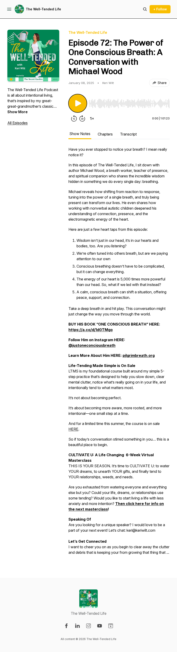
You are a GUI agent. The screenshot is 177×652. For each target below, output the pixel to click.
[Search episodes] (145, 9)
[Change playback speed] (92, 118)
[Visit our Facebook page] (66, 625)
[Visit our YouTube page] (99, 625)
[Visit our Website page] (110, 625)
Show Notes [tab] (79, 133)
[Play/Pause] (77, 103)
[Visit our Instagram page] (88, 625)
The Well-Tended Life (43, 9)
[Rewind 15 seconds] (74, 118)
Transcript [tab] (128, 134)
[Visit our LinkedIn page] (77, 625)
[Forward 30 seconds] (82, 118)
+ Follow (160, 9)
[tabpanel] (119, 353)
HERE (73, 429)
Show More (17, 112)
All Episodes (17, 123)
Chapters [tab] (105, 134)
